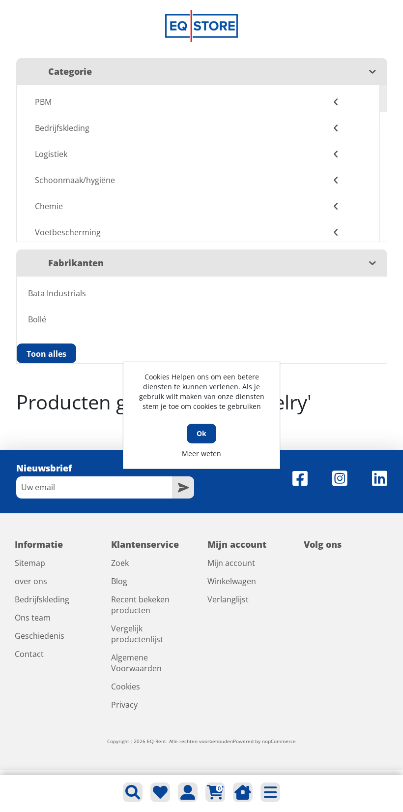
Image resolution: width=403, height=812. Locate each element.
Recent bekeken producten (140, 605)
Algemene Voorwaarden (136, 663)
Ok (201, 433)
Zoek (120, 563)
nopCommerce (279, 741)
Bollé (37, 319)
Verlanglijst (228, 599)
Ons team (33, 617)
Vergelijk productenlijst (137, 634)
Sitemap (30, 563)
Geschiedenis (39, 635)
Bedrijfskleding (42, 599)
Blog (119, 581)
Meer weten (201, 453)
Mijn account (231, 563)
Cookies (125, 686)
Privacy (124, 704)
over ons (31, 581)
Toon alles (46, 353)
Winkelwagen (231, 581)
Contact (29, 654)
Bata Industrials (57, 293)
